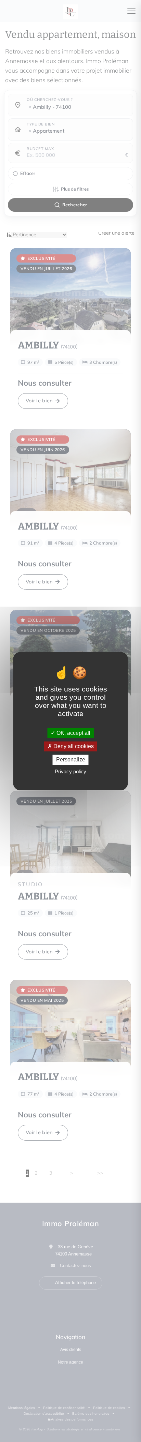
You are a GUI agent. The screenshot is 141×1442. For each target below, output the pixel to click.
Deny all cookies (73, 746)
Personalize (70, 760)
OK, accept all (72, 733)
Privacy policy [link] (70, 771)
